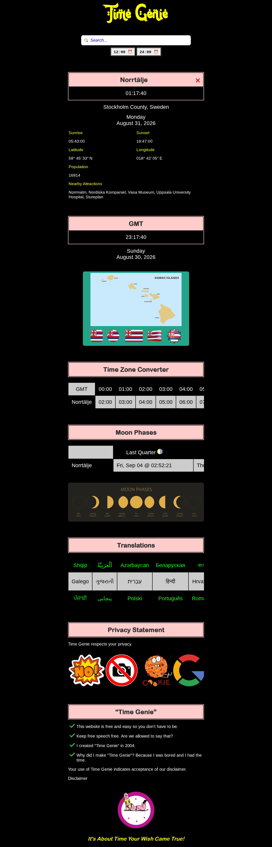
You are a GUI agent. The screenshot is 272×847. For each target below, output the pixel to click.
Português (170, 598)
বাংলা (202, 565)
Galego (80, 581)
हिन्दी (170, 581)
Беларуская (170, 565)
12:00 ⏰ (123, 52)
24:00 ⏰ (149, 52)
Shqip (80, 565)
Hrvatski (202, 581)
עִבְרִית (135, 581)
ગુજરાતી (105, 581)
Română (202, 598)
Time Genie (136, 13)
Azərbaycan (134, 565)
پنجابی (105, 598)
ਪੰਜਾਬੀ (80, 598)
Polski (135, 598)
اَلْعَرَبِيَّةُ (104, 565)
